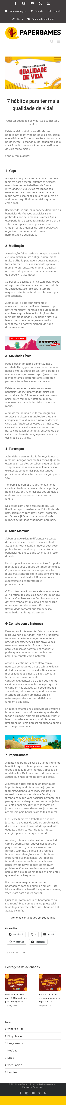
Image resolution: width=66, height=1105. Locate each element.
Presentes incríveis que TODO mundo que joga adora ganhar (16, 998)
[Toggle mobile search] (52, 41)
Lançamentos (15, 1043)
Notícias (12, 1050)
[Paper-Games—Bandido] (33, 337)
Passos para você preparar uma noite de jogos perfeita (49, 998)
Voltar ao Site (15, 1029)
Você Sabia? (14, 1065)
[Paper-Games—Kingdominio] (33, 736)
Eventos (12, 1072)
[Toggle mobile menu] (59, 41)
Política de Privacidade (33, 1087)
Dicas (22, 952)
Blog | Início (14, 1036)
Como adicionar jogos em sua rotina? (33, 917)
